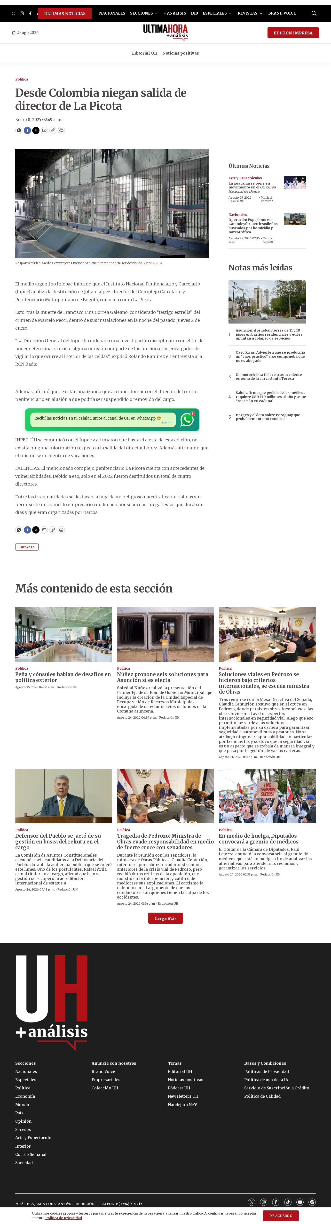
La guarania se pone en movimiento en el (252, 187)
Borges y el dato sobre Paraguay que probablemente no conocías (268, 417)
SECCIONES (141, 13)
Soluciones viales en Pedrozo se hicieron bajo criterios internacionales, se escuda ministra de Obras (264, 683)
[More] (156, 13)
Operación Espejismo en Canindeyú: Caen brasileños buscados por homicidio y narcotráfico (253, 226)
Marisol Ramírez (267, 199)
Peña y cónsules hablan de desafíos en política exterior (63, 677)
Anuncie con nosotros (114, 1063)
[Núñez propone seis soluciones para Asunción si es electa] (165, 634)
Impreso (27, 547)
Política (21, 79)
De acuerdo (280, 1216)
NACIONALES (112, 13)
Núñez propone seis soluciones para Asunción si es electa (162, 677)
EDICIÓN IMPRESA (293, 33)
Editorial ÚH (145, 53)
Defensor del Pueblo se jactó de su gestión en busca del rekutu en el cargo (58, 842)
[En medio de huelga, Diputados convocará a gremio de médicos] (267, 796)
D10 (194, 13)
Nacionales (238, 215)
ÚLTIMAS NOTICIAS (65, 13)
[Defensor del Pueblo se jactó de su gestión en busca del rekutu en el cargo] (63, 796)
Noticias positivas (180, 53)
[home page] (165, 32)
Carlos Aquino (268, 239)
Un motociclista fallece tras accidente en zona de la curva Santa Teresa (269, 377)
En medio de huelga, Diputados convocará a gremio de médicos (259, 839)
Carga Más (166, 918)
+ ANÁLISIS (175, 13)
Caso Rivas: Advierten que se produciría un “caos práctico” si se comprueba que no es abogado (270, 356)
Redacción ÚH (67, 687)
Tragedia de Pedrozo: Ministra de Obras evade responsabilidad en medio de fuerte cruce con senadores (165, 842)
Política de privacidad (63, 1218)
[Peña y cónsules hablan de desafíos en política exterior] (63, 634)
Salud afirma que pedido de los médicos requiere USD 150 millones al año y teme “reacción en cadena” (271, 397)
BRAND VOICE (282, 13)
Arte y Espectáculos (245, 178)
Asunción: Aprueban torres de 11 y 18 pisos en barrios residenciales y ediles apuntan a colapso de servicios (269, 334)
